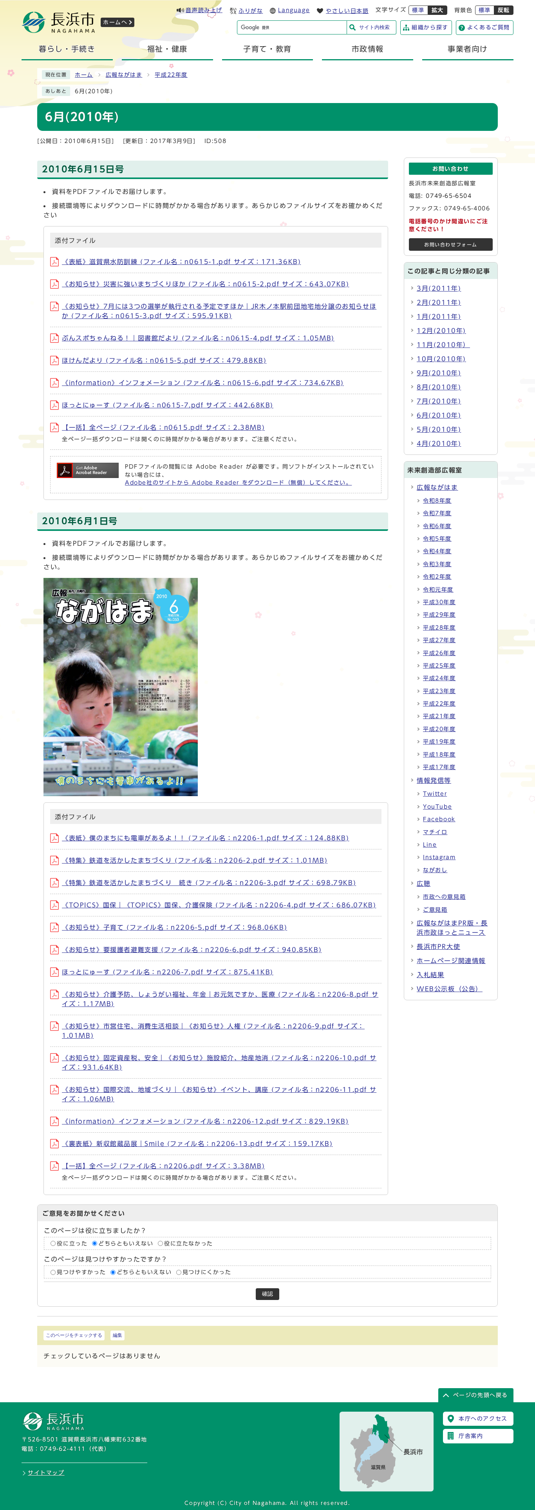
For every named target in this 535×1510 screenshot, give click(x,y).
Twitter (435, 794)
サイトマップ (46, 1473)
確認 (267, 1294)
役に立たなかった (188, 1243)
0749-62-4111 (63, 1449)
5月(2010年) (439, 429)
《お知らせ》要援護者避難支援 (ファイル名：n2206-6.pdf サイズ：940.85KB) (192, 950)
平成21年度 (439, 716)
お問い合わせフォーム (450, 245)
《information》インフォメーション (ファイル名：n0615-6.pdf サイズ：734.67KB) (203, 383)
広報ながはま (124, 75)
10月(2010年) (441, 359)
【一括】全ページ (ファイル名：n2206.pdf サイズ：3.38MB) (163, 1166)
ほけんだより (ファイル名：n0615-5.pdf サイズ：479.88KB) (164, 360)
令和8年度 (437, 500)
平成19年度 (439, 741)
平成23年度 (439, 691)
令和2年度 (437, 576)
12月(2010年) (441, 331)
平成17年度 (439, 767)
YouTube (437, 806)
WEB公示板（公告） (450, 989)
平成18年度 (439, 754)
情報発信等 (434, 780)
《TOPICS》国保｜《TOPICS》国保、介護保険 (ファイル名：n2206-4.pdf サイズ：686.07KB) (219, 905)
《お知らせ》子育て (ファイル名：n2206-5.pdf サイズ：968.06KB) (174, 927)
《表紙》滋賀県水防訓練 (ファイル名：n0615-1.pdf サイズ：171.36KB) (181, 262)
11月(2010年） (443, 345)
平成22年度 (171, 75)
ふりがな (251, 11)
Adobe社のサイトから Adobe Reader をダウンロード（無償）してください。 (238, 482)
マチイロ (435, 832)
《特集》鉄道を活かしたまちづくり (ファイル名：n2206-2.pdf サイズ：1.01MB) (194, 860)
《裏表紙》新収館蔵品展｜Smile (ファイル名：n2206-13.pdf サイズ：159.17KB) (197, 1144)
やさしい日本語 (347, 11)
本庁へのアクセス (483, 1418)
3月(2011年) (439, 288)
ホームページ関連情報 (451, 961)
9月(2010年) (439, 373)
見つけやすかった (81, 1272)
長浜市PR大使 (438, 946)
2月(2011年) (439, 302)
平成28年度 (439, 627)
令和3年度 (437, 564)
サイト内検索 (374, 27)
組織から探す (430, 27)
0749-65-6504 (449, 196)
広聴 (423, 883)
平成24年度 (439, 678)
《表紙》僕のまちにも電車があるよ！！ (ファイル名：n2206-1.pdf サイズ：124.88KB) (205, 838)
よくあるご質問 (488, 27)
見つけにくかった (207, 1272)
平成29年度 (439, 614)
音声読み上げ (204, 10)
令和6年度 (437, 526)
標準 (418, 10)
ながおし (435, 870)
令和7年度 (437, 513)
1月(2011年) (439, 316)
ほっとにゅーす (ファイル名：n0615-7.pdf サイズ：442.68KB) (167, 405)
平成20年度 (439, 729)
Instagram (439, 857)
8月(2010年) (439, 387)
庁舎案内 (471, 1436)
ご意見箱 (435, 910)
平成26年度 (439, 653)
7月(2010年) (439, 401)
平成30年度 (439, 602)
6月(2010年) (439, 415)
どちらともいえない (125, 1243)
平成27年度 (439, 640)
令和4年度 (437, 551)
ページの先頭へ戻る (480, 1395)
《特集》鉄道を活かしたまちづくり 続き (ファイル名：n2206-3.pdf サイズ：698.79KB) (209, 883)
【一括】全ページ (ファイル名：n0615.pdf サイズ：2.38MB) (163, 427)
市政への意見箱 (444, 897)
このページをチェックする (74, 1335)
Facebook (439, 819)
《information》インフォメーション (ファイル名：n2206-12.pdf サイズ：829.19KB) (205, 1121)
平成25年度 (439, 665)
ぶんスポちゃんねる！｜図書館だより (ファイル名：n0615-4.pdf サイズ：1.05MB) (198, 338)
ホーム (84, 75)
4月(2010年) (439, 443)
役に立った (72, 1243)
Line (430, 844)
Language (294, 10)
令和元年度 (438, 589)
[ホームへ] (58, 30)
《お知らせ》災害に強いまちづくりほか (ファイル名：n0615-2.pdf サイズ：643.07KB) (205, 284)
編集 (117, 1335)
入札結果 (430, 975)
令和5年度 (437, 538)
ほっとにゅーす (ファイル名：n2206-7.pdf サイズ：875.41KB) (167, 972)
